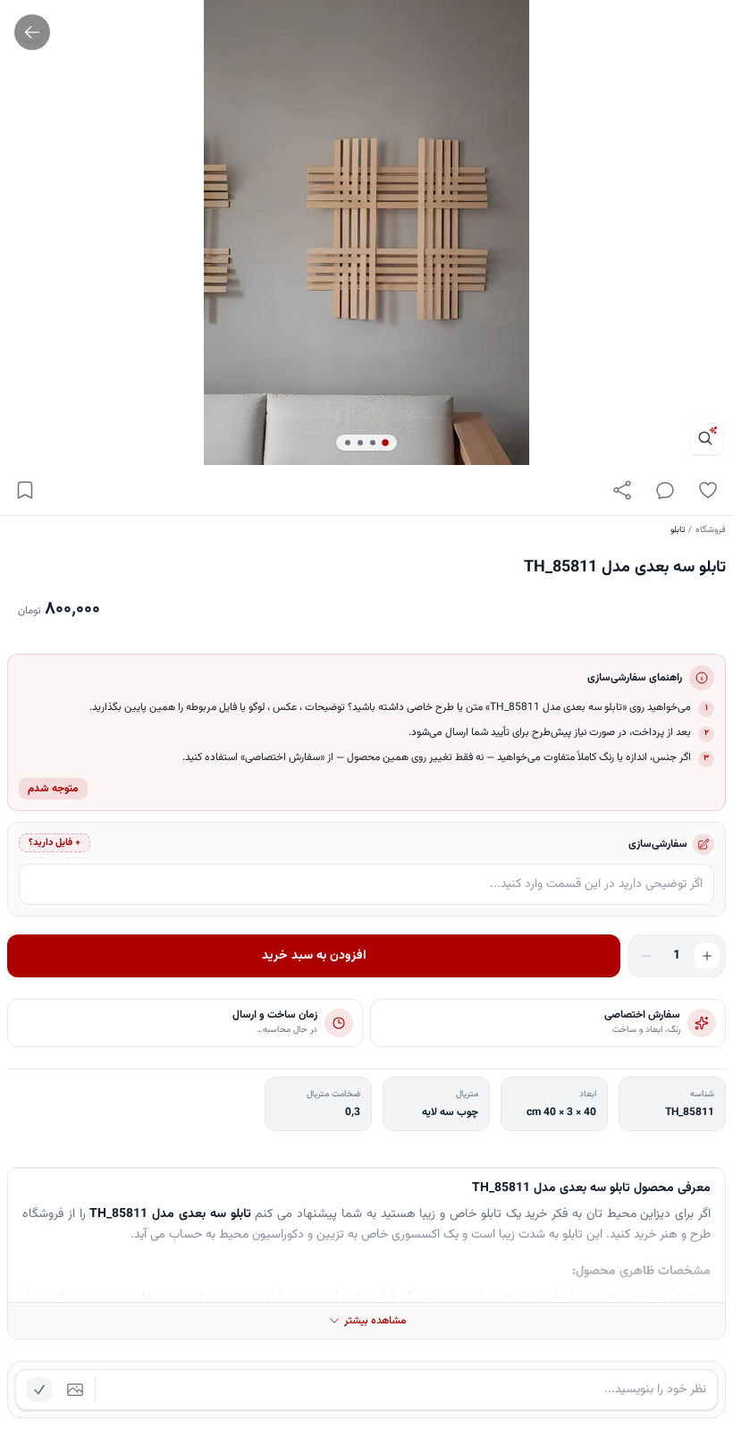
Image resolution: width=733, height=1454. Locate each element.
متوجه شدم (53, 789)
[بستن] (27, 1367)
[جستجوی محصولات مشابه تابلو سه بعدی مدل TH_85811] (706, 438)
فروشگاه (710, 530)
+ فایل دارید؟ (54, 842)
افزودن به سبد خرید (314, 956)
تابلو (677, 530)
